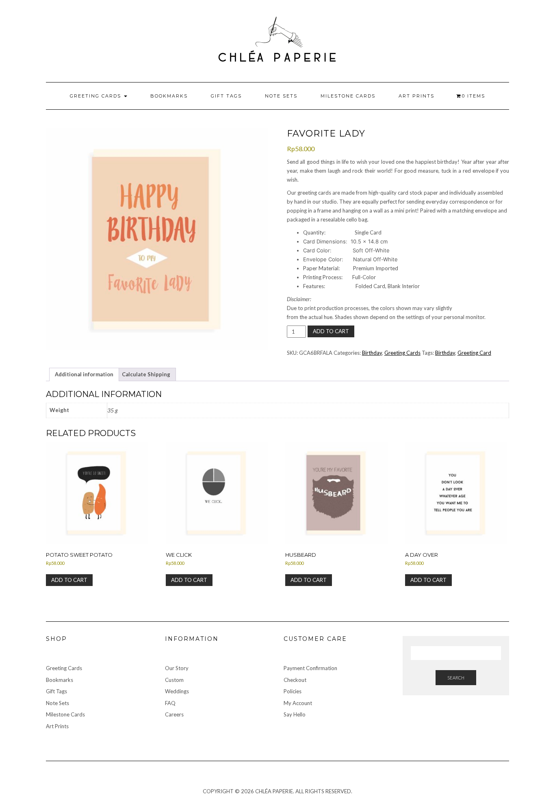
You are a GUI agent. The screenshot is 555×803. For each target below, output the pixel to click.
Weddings (177, 691)
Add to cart (331, 331)
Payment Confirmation (310, 668)
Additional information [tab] (84, 374)
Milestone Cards (348, 96)
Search (455, 677)
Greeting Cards (96, 96)
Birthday (372, 352)
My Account (298, 703)
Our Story (177, 668)
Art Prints (416, 96)
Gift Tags (226, 96)
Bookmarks (169, 96)
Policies (292, 691)
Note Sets (281, 96)
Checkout (295, 680)
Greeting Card (474, 352)
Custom (174, 680)
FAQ (170, 703)
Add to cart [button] (69, 580)
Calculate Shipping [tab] (146, 374)
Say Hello (295, 714)
